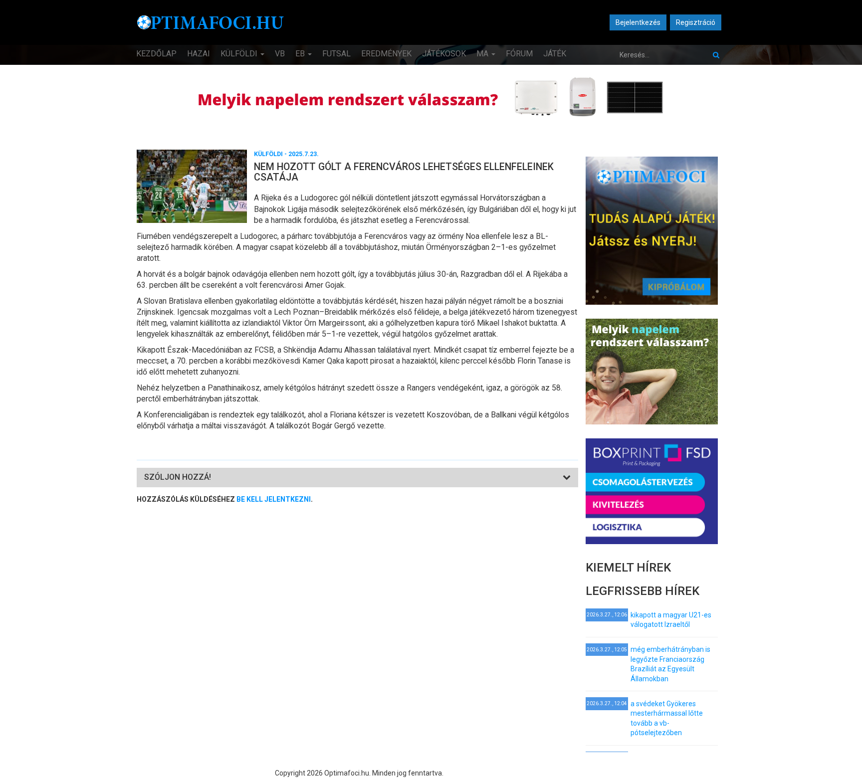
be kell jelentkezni (273, 499)
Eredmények (386, 53)
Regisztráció (695, 22)
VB (280, 53)
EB (301, 53)
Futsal (336, 53)
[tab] (357, 477)
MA (483, 53)
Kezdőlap (156, 53)
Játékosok (444, 53)
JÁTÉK (554, 53)
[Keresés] (716, 55)
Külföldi (239, 53)
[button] (177, 477)
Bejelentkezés (638, 22)
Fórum (519, 53)
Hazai (198, 53)
